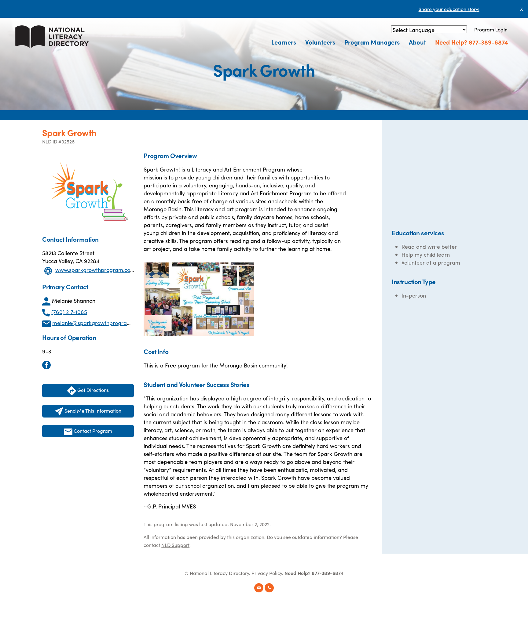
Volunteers (320, 42)
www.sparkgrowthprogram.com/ (96, 269)
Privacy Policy (266, 572)
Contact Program (92, 430)
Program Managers (372, 42)
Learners (283, 42)
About (417, 42)
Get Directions (92, 389)
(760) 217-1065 (69, 312)
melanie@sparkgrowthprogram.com (98, 323)
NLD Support (175, 544)
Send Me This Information (92, 410)
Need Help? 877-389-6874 (471, 42)
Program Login (491, 29)
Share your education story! (449, 8)
